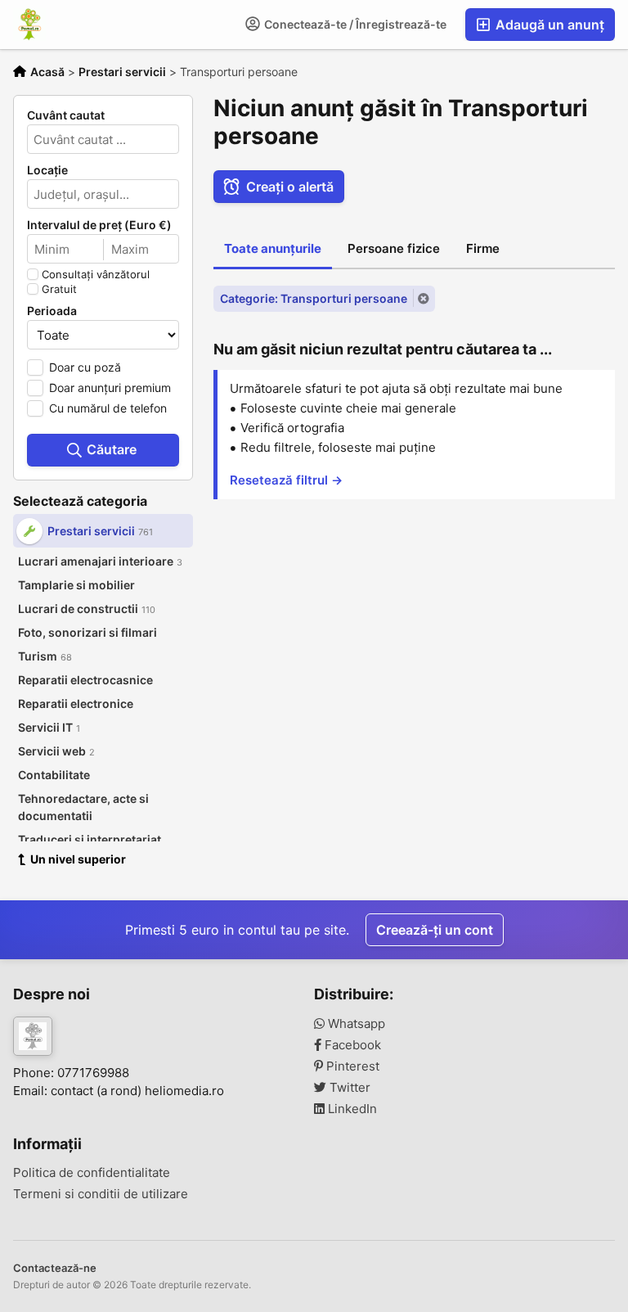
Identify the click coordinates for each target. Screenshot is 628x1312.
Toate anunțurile (272, 248)
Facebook (351, 1045)
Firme (483, 248)
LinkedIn (351, 1109)
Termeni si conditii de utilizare (100, 1194)
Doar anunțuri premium (110, 388)
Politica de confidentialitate (91, 1172)
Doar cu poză (85, 367)
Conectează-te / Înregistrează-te (354, 24)
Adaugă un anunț (548, 24)
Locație (47, 170)
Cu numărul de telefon (108, 408)
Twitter (348, 1087)
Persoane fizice (394, 248)
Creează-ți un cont (434, 930)
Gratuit (59, 289)
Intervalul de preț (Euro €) (99, 225)
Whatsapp (355, 1024)
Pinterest (351, 1066)
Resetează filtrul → (286, 480)
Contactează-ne (54, 1267)
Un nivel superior (78, 859)
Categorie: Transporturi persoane (313, 298)
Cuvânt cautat (66, 115)
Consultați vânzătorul (96, 274)
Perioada (52, 311)
